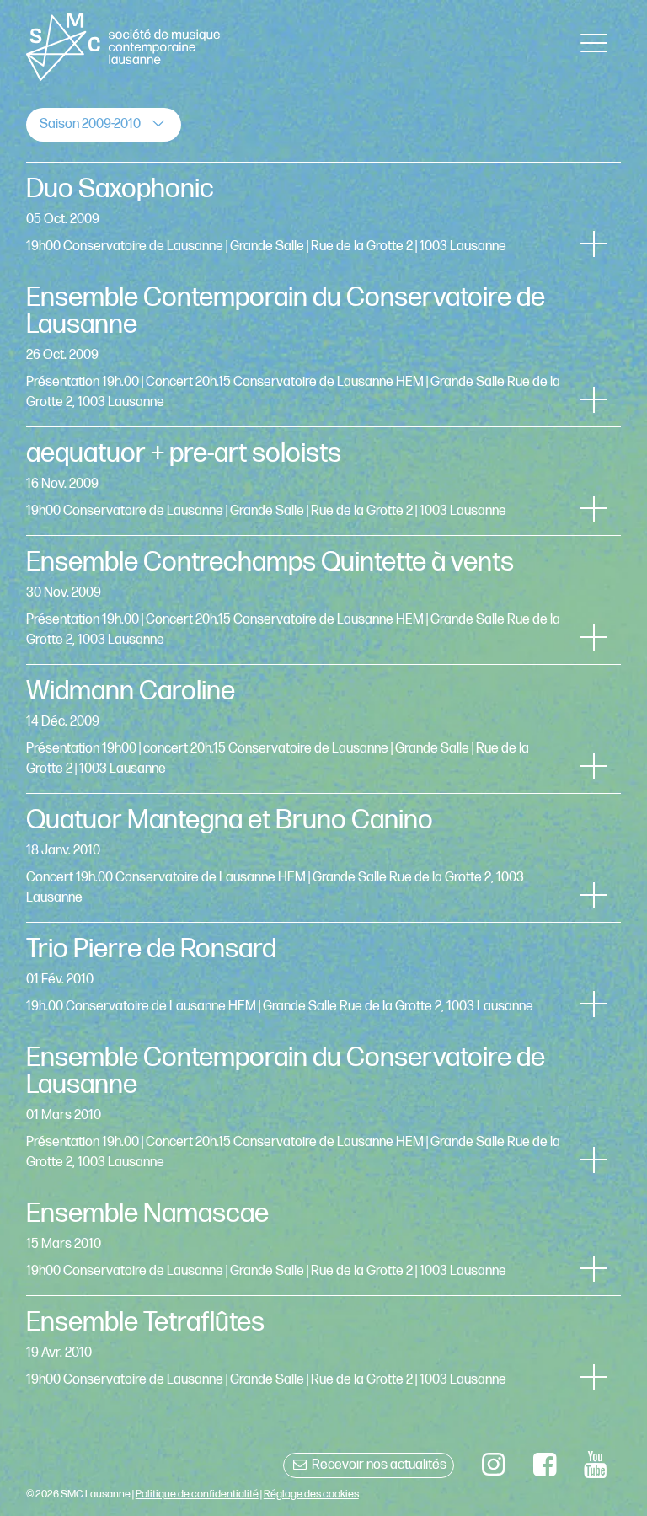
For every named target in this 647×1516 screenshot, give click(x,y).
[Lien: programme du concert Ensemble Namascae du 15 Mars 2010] (324, 1241)
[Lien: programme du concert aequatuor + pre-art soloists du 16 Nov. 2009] (324, 481)
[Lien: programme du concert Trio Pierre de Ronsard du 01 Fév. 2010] (324, 977)
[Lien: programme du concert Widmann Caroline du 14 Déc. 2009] (324, 729)
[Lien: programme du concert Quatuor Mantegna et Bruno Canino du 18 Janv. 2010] (324, 858)
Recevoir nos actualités (377, 1465)
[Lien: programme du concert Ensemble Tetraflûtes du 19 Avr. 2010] (324, 1350)
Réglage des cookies (311, 1494)
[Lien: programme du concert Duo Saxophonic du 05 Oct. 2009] (324, 217)
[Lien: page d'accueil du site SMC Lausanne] (123, 47)
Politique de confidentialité (197, 1494)
